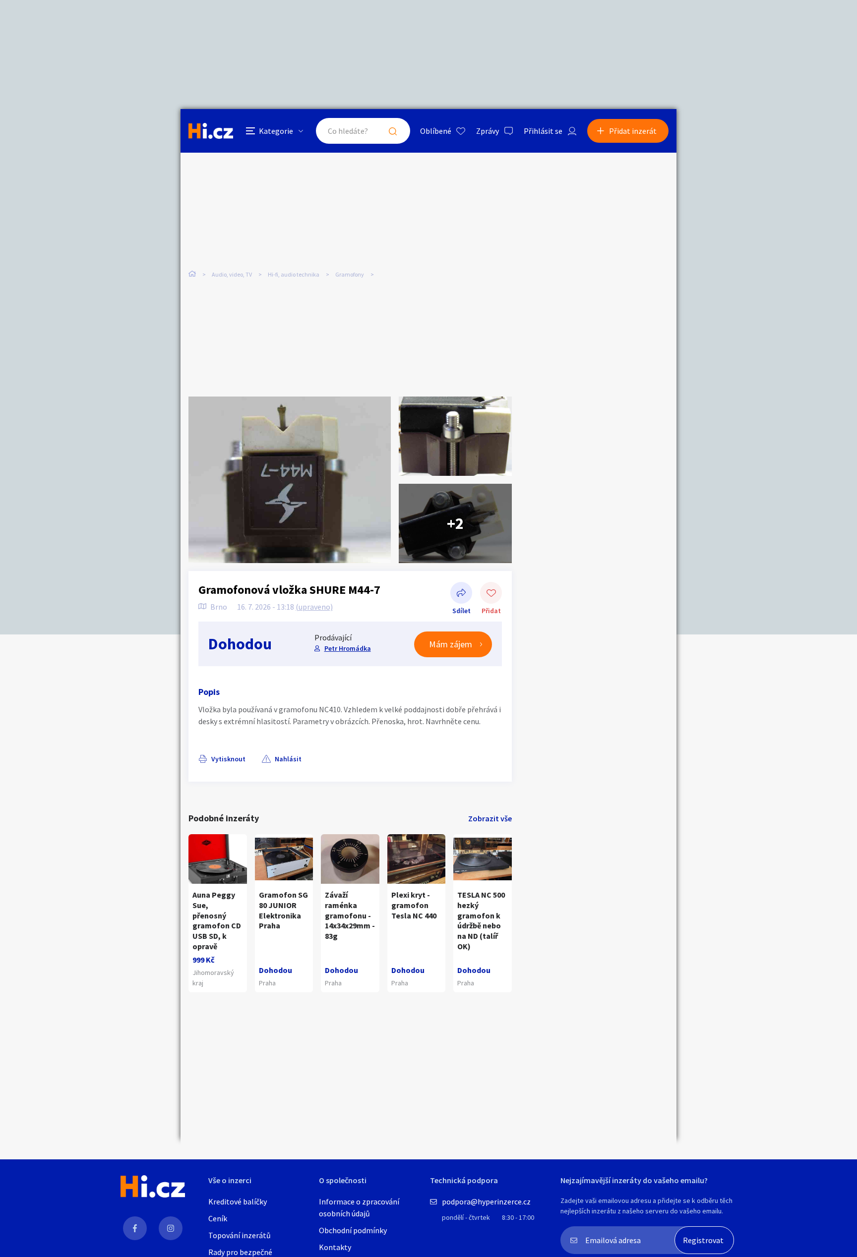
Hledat (392, 131)
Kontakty (335, 1247)
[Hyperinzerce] (210, 130)
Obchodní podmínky (353, 1230)
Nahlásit (288, 758)
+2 (455, 523)
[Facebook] (135, 1228)
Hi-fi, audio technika (293, 274)
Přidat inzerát (633, 131)
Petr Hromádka (347, 648)
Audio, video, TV (232, 274)
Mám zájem (450, 644)
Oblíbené (435, 131)
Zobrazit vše (490, 818)
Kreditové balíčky (237, 1201)
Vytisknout (228, 758)
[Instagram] (171, 1228)
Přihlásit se (543, 131)
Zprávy (487, 131)
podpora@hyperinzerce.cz (486, 1201)
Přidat (491, 594)
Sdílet (461, 594)
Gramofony (349, 274)
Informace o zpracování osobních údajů (359, 1207)
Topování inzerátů (239, 1235)
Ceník (217, 1218)
